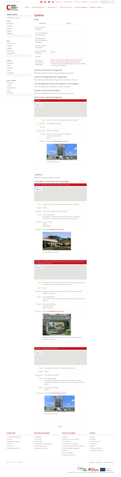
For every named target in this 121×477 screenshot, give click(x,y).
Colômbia (11, 73)
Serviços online (96, 7)
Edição (92, 446)
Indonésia (11, 93)
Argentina (10, 63)
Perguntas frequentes (14, 448)
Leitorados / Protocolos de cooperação (74, 446)
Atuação (10, 439)
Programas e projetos (13, 441)
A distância (38, 437)
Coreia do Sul (12, 88)
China (9, 85)
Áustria (10, 28)
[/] (12, 7)
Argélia (10, 48)
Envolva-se (10, 446)
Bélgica (10, 31)
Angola (10, 46)
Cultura (92, 433)
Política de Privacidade (95, 462)
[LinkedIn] (18, 462)
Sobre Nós (59, 2)
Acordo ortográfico (68, 453)
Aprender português (42, 433)
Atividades (93, 439)
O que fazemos (38, 7)
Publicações (85, 2)
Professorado (66, 441)
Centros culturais (95, 441)
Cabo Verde (11, 53)
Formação (65, 450)
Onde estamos (68, 2)
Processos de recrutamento (71, 444)
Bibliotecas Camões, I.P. (41, 446)
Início (27, 7)
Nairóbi (53, 52)
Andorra (10, 26)
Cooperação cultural (96, 448)
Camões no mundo (13, 18)
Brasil (9, 65)
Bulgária (10, 33)
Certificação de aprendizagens (43, 444)
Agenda (93, 437)
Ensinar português (68, 433)
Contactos (77, 2)
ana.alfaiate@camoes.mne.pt (59, 141)
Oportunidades (81, 7)
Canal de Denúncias (108, 462)
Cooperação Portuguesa (14, 437)
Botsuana (10, 51)
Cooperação (11, 433)
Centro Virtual (65, 7)
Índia (9, 90)
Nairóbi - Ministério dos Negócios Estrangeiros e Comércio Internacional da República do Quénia (65, 62)
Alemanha (11, 23)
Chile (9, 70)
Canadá (10, 68)
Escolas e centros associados (71, 439)
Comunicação (94, 2)
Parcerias (52, 7)
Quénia (60, 426)
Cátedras (65, 437)
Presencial (38, 439)
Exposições (94, 444)
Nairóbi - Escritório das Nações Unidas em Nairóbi (66, 60)
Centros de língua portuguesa (71, 448)
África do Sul (11, 43)
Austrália (10, 83)
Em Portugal (38, 441)
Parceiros (10, 444)
